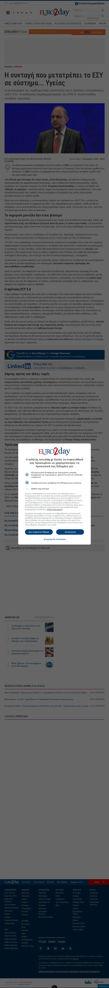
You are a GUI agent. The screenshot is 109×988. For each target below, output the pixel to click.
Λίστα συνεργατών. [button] (55, 509)
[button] (54, 489)
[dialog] (54, 494)
